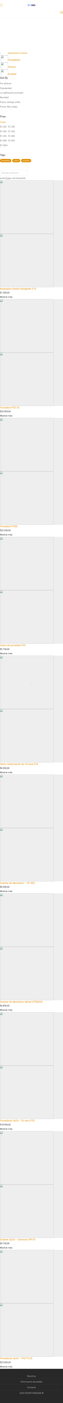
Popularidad (6, 88)
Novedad (4, 97)
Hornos (12, 67)
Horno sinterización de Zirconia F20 (19, 764)
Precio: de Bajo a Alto (10, 102)
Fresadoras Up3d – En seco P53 (17, 1120)
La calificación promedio (11, 93)
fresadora (6, 161)
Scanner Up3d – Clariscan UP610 (17, 1239)
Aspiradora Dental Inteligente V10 (18, 288)
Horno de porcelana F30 (13, 645)
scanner (26, 161)
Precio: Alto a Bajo (8, 107)
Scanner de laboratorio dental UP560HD (21, 1001)
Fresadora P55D (9, 526)
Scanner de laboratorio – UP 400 (17, 883)
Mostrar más (6, 297)
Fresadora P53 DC (10, 407)
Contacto (31, 1387)
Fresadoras (14, 59)
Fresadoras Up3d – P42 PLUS (16, 1358)
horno (16, 161)
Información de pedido (31, 1382)
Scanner (12, 74)
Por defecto (5, 83)
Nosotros (31, 1376)
